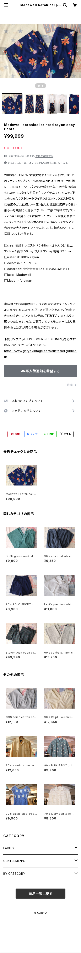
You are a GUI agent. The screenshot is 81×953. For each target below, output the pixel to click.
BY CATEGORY (14, 873)
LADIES (8, 848)
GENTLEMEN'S (14, 861)
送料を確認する (44, 156)
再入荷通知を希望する (43, 371)
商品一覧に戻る (40, 894)
